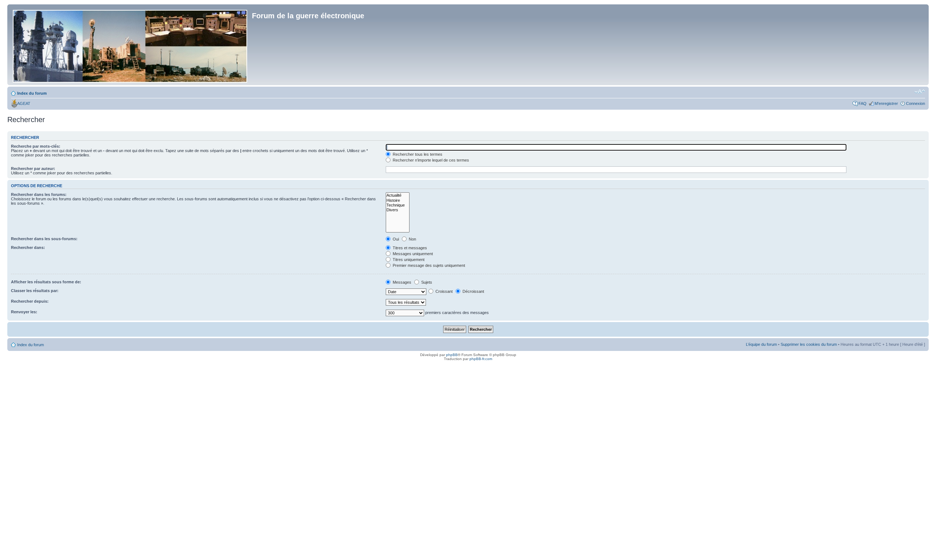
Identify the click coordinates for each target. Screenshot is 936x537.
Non (412, 239)
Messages (401, 282)
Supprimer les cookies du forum (809, 344)
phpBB (452, 355)
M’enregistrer (886, 103)
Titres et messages (409, 248)
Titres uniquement (408, 259)
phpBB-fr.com (480, 359)
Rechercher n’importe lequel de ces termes (430, 160)
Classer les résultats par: (34, 290)
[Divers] (397, 210)
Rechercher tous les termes (417, 154)
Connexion (915, 103)
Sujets (426, 282)
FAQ (862, 103)
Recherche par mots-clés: (35, 146)
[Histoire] (397, 200)
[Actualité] (397, 195)
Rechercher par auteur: (33, 168)
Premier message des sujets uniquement (428, 265)
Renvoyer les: (24, 312)
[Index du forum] (130, 44)
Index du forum (32, 93)
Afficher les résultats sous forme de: (46, 282)
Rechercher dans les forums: (39, 194)
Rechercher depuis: (30, 301)
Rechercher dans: (28, 247)
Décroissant (472, 291)
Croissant (443, 291)
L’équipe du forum (761, 344)
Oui (395, 239)
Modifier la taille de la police (919, 91)
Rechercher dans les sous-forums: (44, 239)
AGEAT (23, 103)
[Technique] (397, 205)
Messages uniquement (412, 254)
